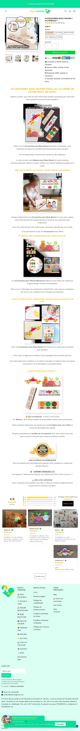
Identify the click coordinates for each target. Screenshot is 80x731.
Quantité (48, 42)
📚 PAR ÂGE (22, 634)
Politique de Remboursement (39, 608)
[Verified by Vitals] (26, 721)
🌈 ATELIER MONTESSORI (22, 609)
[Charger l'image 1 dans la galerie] (9, 59)
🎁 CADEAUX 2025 (22, 629)
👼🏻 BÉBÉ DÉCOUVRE (21, 616)
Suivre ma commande (11, 692)
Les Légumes (50, 37)
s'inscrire (6, 675)
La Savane (49, 32)
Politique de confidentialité (38, 601)
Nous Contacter (56, 610)
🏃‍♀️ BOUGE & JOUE (22, 602)
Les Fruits (58, 32)
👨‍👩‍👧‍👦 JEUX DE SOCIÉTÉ (21, 622)
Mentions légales (39, 596)
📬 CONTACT (22, 649)
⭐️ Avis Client (22, 638)
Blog (54, 594)
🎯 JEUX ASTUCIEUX (21, 596)
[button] (6, 11)
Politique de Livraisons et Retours (41, 628)
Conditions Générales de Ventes (40, 615)
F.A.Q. (35, 592)
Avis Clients (57, 605)
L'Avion (59, 37)
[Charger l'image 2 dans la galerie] (18, 59)
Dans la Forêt (68, 32)
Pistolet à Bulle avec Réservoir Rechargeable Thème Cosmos (24, 719)
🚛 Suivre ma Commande (22, 643)
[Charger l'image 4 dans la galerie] (35, 59)
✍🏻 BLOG (20, 653)
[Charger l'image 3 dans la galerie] (27, 59)
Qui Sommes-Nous (22, 658)
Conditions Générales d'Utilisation (40, 621)
